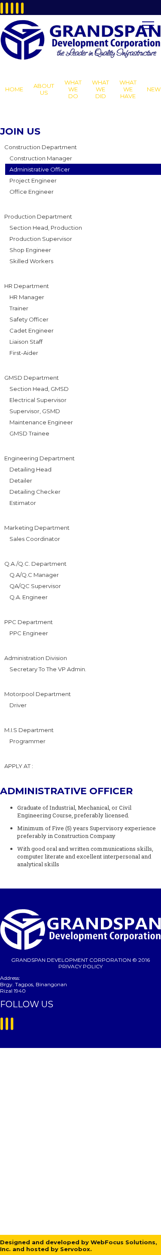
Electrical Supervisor (38, 399)
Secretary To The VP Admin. (47, 669)
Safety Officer (29, 319)
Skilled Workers (31, 261)
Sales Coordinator (34, 538)
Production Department (38, 216)
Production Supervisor (40, 238)
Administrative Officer (39, 169)
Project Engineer (33, 180)
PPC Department (28, 621)
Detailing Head (30, 469)
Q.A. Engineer (28, 597)
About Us (43, 89)
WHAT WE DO (73, 89)
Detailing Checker (35, 491)
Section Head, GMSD (39, 388)
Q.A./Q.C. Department (35, 563)
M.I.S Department (29, 730)
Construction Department (40, 147)
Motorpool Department (37, 694)
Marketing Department (37, 527)
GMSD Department (31, 377)
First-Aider (23, 352)
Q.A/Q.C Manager (34, 574)
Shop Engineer (30, 249)
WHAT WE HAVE (128, 89)
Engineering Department (39, 458)
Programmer (27, 741)
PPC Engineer (28, 633)
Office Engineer (31, 191)
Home (14, 89)
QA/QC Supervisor (35, 585)
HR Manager (26, 297)
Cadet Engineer (31, 330)
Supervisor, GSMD (34, 411)
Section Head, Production (45, 227)
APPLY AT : (18, 766)
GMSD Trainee (29, 433)
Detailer (20, 480)
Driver (18, 705)
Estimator (22, 502)
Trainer (18, 308)
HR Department (26, 285)
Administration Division (35, 658)
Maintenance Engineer (41, 422)
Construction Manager (40, 158)
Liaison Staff (26, 341)
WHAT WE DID (100, 89)
